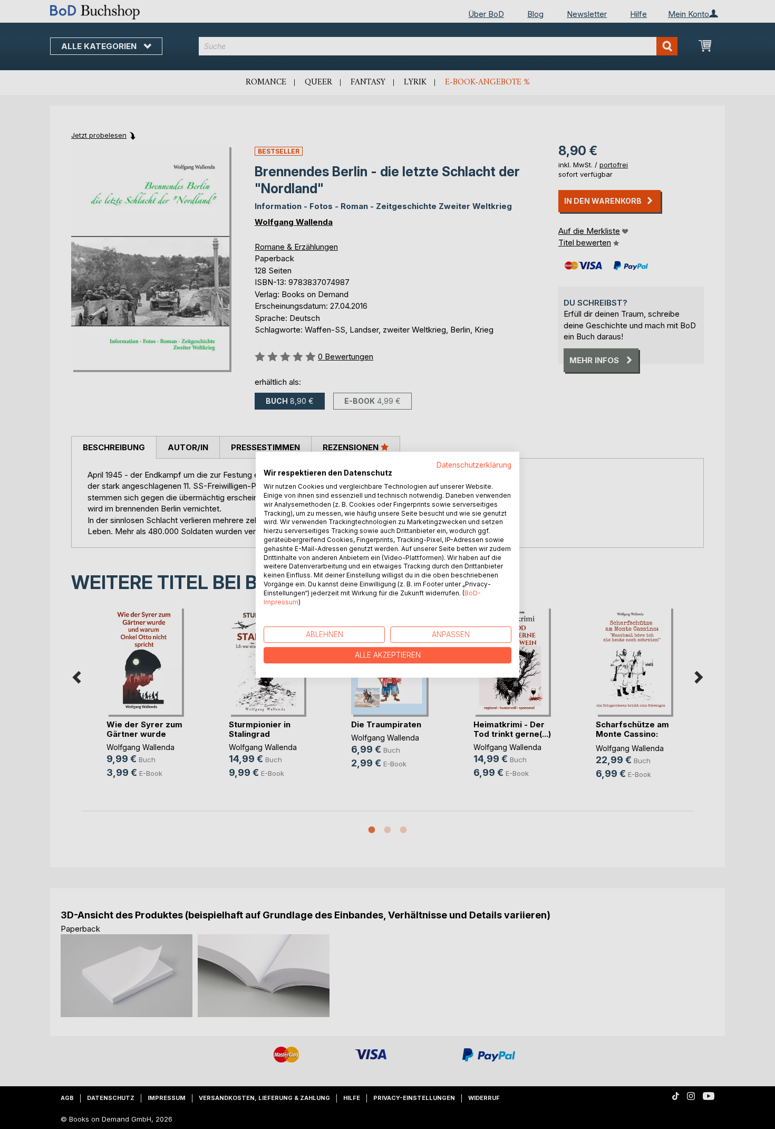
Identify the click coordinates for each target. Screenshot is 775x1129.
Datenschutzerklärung (474, 464)
